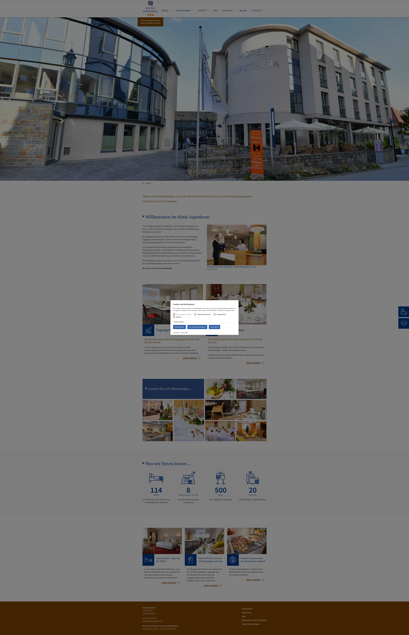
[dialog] (204, 317)
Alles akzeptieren (179, 327)
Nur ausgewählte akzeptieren (197, 327)
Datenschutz (184, 333)
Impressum (176, 333)
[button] (195, 314)
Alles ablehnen (214, 327)
